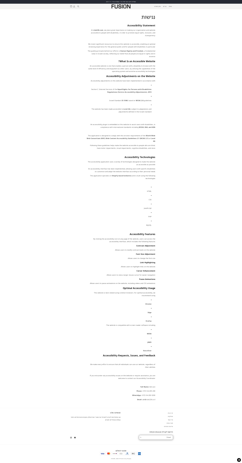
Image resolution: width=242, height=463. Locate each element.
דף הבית (170, 413)
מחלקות (170, 416)
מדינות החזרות (168, 426)
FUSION (113, 458)
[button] (78, 6)
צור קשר (170, 420)
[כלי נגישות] (239, 460)
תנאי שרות (170, 423)
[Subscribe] (141, 437)
